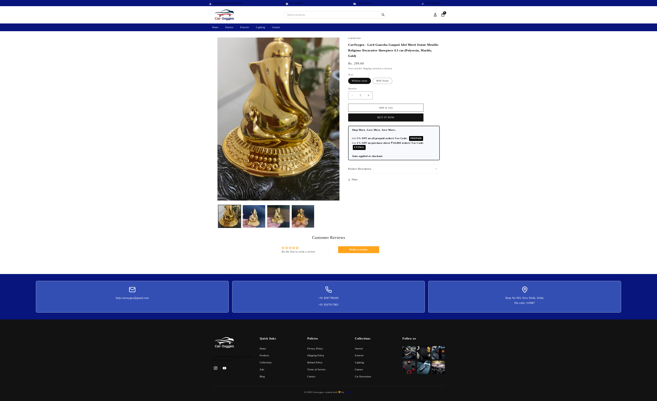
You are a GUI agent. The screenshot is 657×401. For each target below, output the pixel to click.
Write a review (358, 249)
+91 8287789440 (328, 297)
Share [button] (355, 179)
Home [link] (263, 348)
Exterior (244, 27)
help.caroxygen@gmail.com (132, 297)
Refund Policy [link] (315, 362)
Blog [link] (262, 376)
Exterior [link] (359, 355)
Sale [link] (262, 369)
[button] (394, 169)
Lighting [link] (359, 362)
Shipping (367, 68)
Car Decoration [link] (363, 376)
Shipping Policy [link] (315, 355)
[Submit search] (383, 14)
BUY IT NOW (385, 117)
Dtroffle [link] (348, 392)
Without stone (359, 81)
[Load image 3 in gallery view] (278, 216)
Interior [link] (359, 348)
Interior (229, 27)
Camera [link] (359, 369)
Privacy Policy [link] (315, 348)
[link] (233, 343)
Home (215, 27)
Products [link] (264, 355)
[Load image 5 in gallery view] (303, 216)
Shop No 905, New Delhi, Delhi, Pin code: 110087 (524, 300)
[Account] (435, 15)
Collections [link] (266, 362)
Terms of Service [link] (316, 369)
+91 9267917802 (328, 304)
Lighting (260, 27)
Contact (276, 27)
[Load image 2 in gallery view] (254, 216)
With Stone (382, 81)
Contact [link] (311, 376)
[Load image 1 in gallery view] (229, 216)
